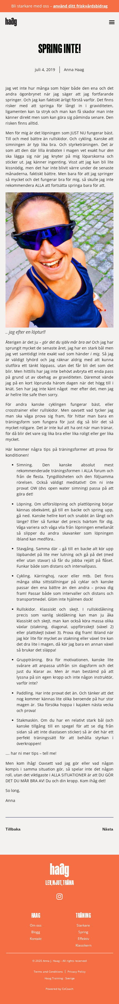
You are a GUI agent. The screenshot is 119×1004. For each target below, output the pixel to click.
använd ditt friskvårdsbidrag (80, 6)
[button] (111, 22)
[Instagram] (59, 896)
